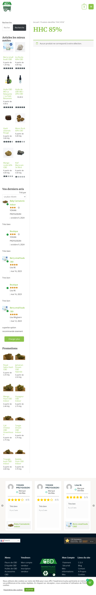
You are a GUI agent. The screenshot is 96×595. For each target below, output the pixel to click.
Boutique (14, 231)
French (7, 540)
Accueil (36, 22)
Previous (2, 506)
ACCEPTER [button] (29, 590)
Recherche (7, 22)
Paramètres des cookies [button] (13, 590)
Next (93, 506)
